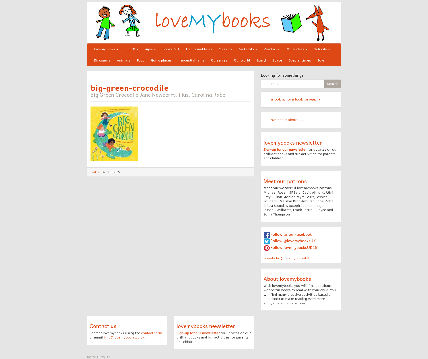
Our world (242, 60)
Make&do (247, 49)
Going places (161, 60)
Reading (271, 49)
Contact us (103, 326)
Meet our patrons (285, 181)
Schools (321, 49)
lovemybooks (105, 49)
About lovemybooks (287, 278)
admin (96, 172)
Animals (123, 60)
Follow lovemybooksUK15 (293, 247)
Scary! (261, 60)
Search (332, 84)
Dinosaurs (102, 60)
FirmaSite (103, 357)
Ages (149, 49)
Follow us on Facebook (291, 234)
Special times (300, 60)
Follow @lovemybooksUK (293, 240)
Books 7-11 (171, 49)
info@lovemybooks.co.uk (124, 337)
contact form (151, 333)
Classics (225, 49)
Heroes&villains (191, 60)
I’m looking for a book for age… (293, 99)
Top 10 (130, 49)
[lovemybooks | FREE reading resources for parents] (214, 23)
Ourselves (219, 60)
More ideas (295, 49)
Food (140, 60)
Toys (321, 60)
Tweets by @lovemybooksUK (286, 258)
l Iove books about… (284, 120)
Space (277, 60)
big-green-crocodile (130, 87)
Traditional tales (199, 49)
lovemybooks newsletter (292, 142)
